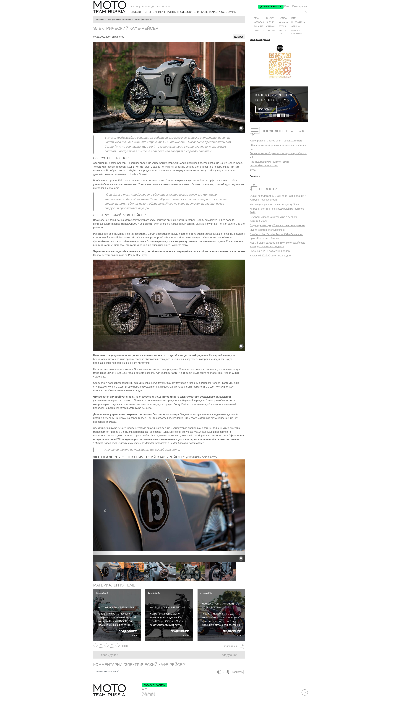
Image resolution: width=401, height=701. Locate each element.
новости (135, 12)
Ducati (270, 18)
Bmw (256, 18)
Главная (100, 19)
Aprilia (295, 26)
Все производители (260, 40)
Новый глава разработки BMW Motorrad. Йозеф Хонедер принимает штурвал (277, 244)
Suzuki (138, 369)
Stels (282, 26)
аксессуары (227, 12)
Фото (253, 170)
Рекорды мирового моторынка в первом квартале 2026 (273, 219)
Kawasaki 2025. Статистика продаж (270, 255)
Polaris (258, 26)
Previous (90, 571)
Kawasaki (259, 22)
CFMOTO (258, 30)
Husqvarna (298, 22)
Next (247, 571)
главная (133, 6)
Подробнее (128, 631)
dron (134, 635)
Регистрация (299, 6)
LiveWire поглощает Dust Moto (267, 230)
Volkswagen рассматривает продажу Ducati (275, 204)
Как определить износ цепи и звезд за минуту (276, 140)
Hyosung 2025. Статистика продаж (270, 251)
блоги (166, 6)
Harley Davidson (296, 32)
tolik (239, 635)
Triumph (271, 30)
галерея (239, 36)
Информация (148, 693)
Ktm (293, 18)
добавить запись (270, 6)
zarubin (185, 635)
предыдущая (109, 655)
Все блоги (255, 176)
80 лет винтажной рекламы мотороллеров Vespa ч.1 (278, 155)
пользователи (188, 12)
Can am (270, 26)
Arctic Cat (283, 32)
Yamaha (283, 22)
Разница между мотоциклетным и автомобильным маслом (269, 163)
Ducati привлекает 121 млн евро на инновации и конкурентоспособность (278, 198)
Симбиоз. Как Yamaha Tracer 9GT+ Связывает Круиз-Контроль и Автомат (276, 236)
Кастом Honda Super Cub (167, 607)
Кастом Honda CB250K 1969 (116, 607)
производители (150, 6)
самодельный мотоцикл (119, 19)
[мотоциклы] (109, 7)
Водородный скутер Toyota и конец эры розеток (277, 225)
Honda (283, 18)
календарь (209, 12)
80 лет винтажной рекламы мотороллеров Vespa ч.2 (278, 147)
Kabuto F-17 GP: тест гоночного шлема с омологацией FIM (274, 97)
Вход (287, 6)
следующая (229, 655)
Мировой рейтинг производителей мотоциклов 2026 (277, 210)
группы (171, 12)
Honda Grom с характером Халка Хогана (221, 605)
